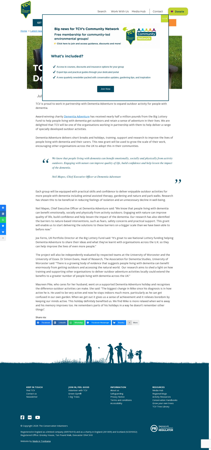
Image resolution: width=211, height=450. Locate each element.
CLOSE (164, 18)
